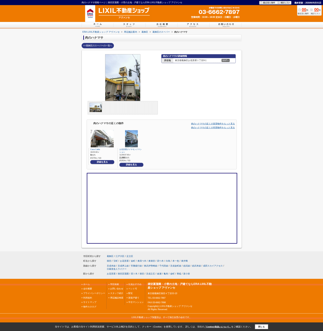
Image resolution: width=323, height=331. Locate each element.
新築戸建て (133, 297)
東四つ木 (141, 261)
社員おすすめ (134, 284)
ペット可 (132, 288)
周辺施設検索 (116, 297)
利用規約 (87, 297)
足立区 (130, 256)
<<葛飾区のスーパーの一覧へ (97, 45)
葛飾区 (110, 256)
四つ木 (160, 261)
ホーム (86, 284)
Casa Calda (95, 149)
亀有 (166, 273)
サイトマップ (89, 302)
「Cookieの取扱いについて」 (217, 327)
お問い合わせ (116, 288)
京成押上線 (123, 265)
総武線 (186, 265)
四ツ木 (134, 273)
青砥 (179, 273)
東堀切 (151, 261)
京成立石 (150, 273)
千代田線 (163, 265)
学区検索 (114, 284)
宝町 (115, 261)
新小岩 (186, 273)
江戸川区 (120, 256)
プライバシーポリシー (94, 293)
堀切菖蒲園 (123, 273)
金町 (133, 261)
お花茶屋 (124, 261)
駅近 (130, 293)
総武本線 (196, 265)
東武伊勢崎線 (150, 265)
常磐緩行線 (136, 265)
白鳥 (168, 261)
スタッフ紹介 (116, 293)
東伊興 (184, 261)
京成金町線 (175, 265)
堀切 (109, 261)
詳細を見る (102, 162)
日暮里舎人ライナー (117, 269)
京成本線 (111, 265)
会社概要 (87, 288)
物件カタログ (89, 306)
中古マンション (136, 302)
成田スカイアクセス (213, 265)
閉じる (261, 326)
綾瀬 (159, 273)
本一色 (175, 261)
